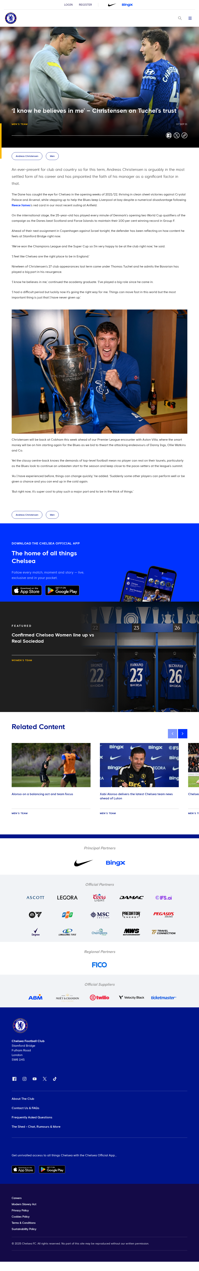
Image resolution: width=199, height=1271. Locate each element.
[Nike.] (112, 5)
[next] (182, 733)
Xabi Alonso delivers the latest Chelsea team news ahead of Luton (136, 796)
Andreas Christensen (27, 156)
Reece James (21, 205)
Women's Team (22, 660)
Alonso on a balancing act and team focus (42, 794)
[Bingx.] (127, 5)
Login (68, 4)
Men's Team (20, 124)
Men (52, 156)
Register (85, 4)
